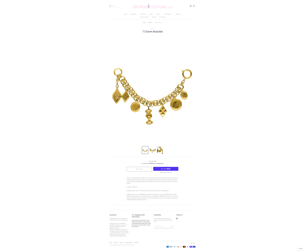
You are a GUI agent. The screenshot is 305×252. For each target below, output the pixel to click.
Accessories (167, 14)
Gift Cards (162, 17)
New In (125, 14)
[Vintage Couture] (152, 6)
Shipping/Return (128, 242)
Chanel (152, 28)
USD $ (192, 243)
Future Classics (144, 17)
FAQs (111, 242)
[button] (152, 163)
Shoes (158, 14)
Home (144, 22)
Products (150, 22)
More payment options (166, 172)
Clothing (142, 14)
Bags (150, 14)
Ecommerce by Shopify (128, 245)
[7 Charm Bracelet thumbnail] (145, 150)
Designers (133, 14)
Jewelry (177, 14)
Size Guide (136, 242)
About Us (122, 242)
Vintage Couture (116, 245)
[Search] (110, 6)
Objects (154, 17)
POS (121, 245)
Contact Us (115, 242)
